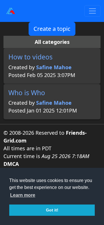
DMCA (11, 163)
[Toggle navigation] (92, 11)
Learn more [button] (22, 195)
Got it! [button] (52, 210)
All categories (52, 41)
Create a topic (52, 29)
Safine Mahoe (54, 67)
